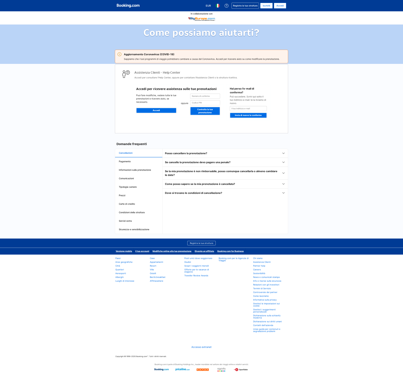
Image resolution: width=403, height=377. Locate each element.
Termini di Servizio (262, 288)
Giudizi (187, 262)
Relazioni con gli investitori (266, 284)
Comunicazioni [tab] (126, 178)
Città (117, 265)
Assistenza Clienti (262, 262)
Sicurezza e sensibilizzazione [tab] (134, 229)
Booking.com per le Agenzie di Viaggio (234, 259)
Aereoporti (120, 273)
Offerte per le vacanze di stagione (196, 270)
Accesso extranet (201, 347)
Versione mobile (124, 251)
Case (152, 258)
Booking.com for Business (230, 251)
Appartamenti (156, 262)
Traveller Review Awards (196, 275)
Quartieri (119, 269)
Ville (152, 269)
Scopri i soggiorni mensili (196, 265)
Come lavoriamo (261, 296)
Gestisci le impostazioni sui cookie (266, 304)
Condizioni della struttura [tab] (132, 212)
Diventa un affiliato (204, 251)
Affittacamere (156, 281)
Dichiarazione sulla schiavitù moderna (267, 316)
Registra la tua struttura (201, 243)
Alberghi (119, 277)
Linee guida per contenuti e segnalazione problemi (266, 330)
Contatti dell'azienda (263, 325)
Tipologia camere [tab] (128, 187)
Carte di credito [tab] (127, 204)
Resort (153, 265)
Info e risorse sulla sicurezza (267, 281)
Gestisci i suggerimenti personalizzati (264, 310)
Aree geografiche (124, 262)
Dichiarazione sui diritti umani (267, 321)
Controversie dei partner (265, 292)
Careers (257, 269)
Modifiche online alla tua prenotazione (172, 251)
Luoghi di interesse (124, 281)
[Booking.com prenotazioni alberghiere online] (128, 6)
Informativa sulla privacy (265, 299)
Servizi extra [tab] (125, 220)
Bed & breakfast (157, 277)
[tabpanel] (225, 173)
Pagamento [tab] (125, 161)
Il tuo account (142, 251)
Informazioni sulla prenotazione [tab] (135, 170)
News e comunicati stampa (266, 277)
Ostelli (153, 273)
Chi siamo (258, 258)
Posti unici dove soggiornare (198, 258)
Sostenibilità (259, 273)
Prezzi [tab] (122, 195)
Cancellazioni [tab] (125, 153)
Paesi (118, 258)
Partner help (259, 265)
